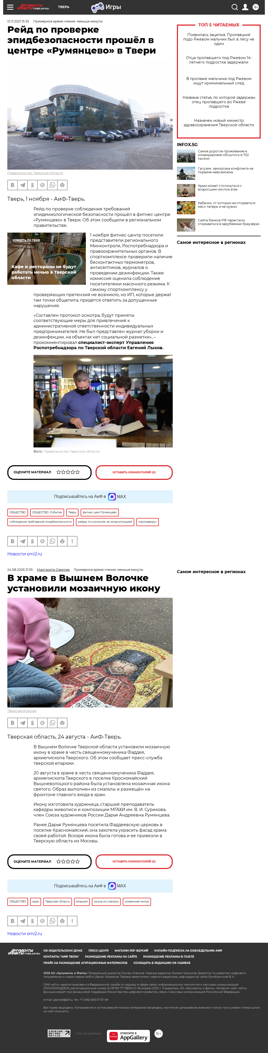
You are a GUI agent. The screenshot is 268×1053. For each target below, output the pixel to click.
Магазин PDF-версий (131, 950)
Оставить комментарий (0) (134, 472)
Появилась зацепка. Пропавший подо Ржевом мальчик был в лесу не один (218, 39)
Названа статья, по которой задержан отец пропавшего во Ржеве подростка (219, 102)
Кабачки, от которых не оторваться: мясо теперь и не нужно (227, 205)
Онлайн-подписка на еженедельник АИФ (188, 950)
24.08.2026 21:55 (20, 570)
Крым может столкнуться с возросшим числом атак (220, 187)
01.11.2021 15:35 (18, 21)
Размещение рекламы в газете (168, 956)
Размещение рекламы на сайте (111, 956)
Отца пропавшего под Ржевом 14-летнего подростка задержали (219, 60)
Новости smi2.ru (24, 553)
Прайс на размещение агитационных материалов (85, 963)
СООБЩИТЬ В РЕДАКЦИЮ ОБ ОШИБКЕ (162, 963)
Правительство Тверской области (35, 173)
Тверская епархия (21, 711)
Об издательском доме (62, 950)
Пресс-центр (98, 950)
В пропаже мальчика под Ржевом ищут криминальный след (219, 81)
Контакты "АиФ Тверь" (61, 956)
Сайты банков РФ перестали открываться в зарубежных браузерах (228, 222)
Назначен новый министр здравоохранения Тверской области (218, 122)
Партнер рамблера (88, 1033)
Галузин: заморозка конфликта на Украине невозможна (225, 170)
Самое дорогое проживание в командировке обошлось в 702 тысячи (223, 154)
